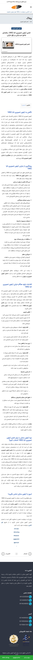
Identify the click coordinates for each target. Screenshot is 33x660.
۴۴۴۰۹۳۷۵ (16, 532)
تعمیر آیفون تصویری (24, 21)
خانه (31, 21)
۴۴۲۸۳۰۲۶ (16, 536)
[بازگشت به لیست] (16, 554)
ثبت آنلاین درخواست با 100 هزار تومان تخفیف (19, 12)
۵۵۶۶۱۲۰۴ (16, 543)
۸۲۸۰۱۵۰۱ (16, 529)
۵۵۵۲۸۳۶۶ (16, 539)
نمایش (23, 105)
